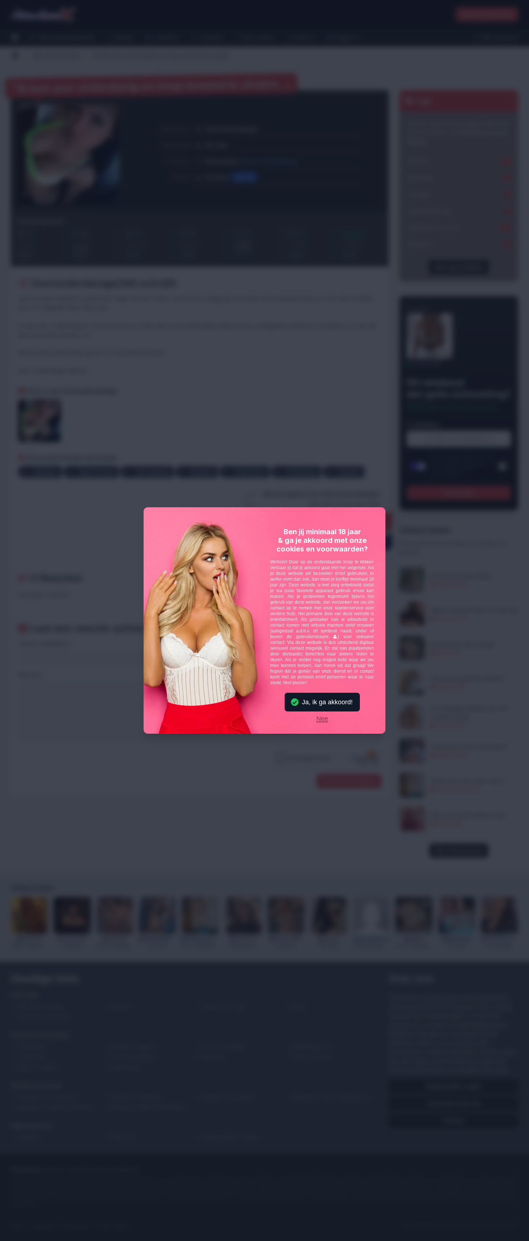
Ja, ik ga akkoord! (327, 702)
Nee (322, 719)
